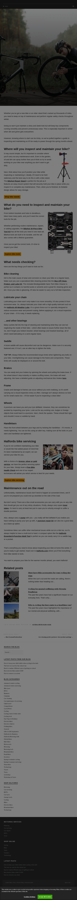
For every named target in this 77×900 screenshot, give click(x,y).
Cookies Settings (29, 897)
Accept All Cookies (45, 897)
